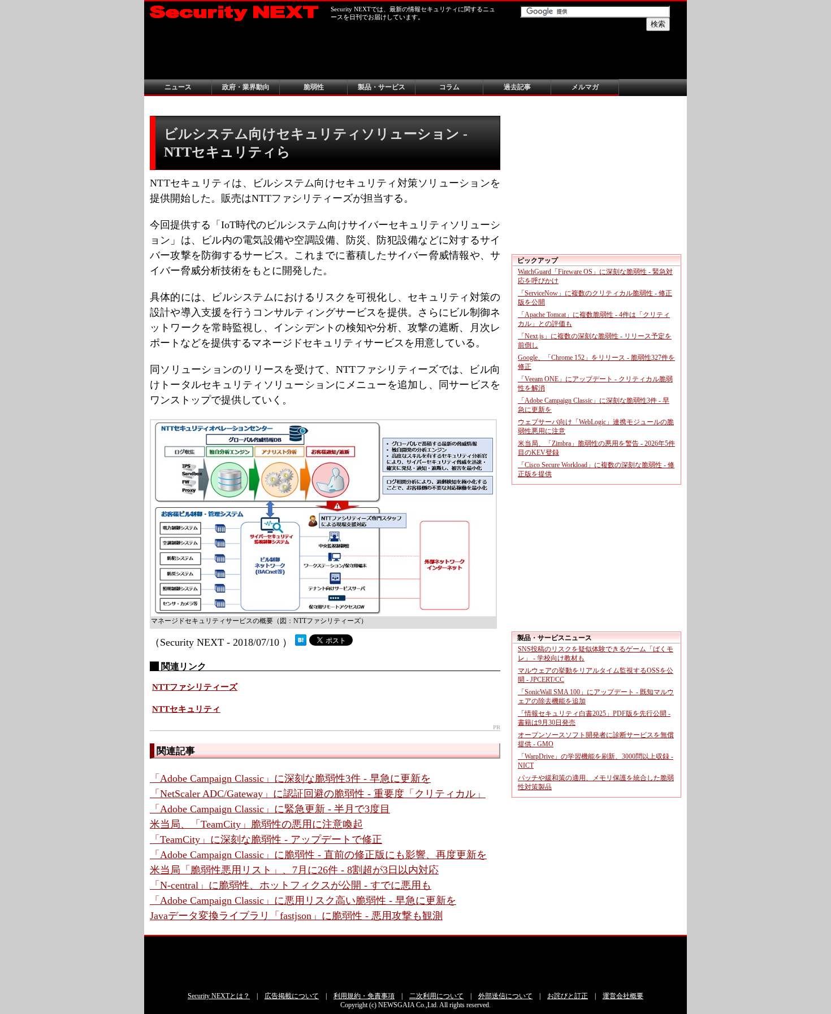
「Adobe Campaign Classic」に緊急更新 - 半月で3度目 (270, 809)
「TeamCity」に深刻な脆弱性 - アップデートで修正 (266, 839)
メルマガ (585, 87)
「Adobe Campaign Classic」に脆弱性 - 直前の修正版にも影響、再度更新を (318, 854)
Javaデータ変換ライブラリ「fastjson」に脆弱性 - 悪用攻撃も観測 (296, 915)
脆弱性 (314, 87)
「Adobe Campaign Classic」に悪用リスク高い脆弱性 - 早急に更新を (303, 900)
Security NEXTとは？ (219, 996)
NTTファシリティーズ (194, 686)
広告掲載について (292, 996)
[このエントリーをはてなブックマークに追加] (300, 642)
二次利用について (436, 996)
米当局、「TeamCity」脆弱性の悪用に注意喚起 (256, 824)
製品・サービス (381, 87)
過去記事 (517, 87)
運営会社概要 (623, 996)
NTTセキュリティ (186, 708)
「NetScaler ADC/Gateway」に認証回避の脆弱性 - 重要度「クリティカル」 (318, 793)
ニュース (178, 87)
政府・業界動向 (246, 87)
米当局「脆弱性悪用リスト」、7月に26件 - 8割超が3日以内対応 (294, 870)
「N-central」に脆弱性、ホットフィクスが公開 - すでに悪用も (290, 885)
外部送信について (505, 996)
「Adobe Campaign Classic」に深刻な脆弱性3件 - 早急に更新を (290, 778)
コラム (449, 87)
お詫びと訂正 (567, 996)
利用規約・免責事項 (364, 996)
